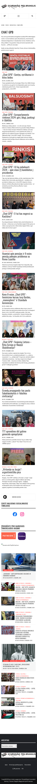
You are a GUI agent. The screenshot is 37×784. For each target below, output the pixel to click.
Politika (10, 112)
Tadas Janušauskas (8, 262)
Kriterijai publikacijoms (16, 765)
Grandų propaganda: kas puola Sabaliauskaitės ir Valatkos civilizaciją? (16, 393)
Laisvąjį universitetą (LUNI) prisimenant (23, 703)
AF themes (29, 781)
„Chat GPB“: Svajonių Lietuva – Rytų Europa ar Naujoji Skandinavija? (16, 344)
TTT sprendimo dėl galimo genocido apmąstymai (14, 432)
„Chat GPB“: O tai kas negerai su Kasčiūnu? (17, 215)
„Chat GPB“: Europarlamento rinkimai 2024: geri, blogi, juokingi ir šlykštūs (18, 117)
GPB (4, 80)
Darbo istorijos (8, 570)
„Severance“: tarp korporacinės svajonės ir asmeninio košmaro (17, 575)
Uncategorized (12, 292)
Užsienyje (10, 428)
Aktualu (4, 339)
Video (15, 466)
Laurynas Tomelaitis (22, 692)
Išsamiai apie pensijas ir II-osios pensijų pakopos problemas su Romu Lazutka (17, 256)
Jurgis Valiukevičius (21, 593)
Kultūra (23, 673)
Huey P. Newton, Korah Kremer (11, 668)
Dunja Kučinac (20, 622)
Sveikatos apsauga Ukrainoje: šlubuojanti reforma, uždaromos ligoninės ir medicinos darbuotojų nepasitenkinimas (24, 634)
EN (22, 768)
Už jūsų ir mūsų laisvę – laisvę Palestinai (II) (25, 714)
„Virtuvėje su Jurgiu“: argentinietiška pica (12, 470)
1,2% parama (16, 768)
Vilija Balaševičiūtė (8, 578)
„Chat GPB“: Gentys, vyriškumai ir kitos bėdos (18, 76)
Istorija (6, 661)
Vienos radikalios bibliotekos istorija (24, 679)
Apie (6, 765)
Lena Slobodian (20, 640)
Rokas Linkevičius (21, 682)
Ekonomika (28, 583)
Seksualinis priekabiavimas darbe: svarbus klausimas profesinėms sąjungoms (23, 618)
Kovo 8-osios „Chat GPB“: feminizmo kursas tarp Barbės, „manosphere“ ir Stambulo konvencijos (16, 298)
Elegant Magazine (19, 781)
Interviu (10, 251)
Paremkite (28, 765)
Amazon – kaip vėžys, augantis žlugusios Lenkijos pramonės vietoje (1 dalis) (25, 604)
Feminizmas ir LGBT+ (21, 614)
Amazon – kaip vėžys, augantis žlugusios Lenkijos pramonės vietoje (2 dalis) (25, 589)
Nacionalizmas (14, 661)
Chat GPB (4, 72)
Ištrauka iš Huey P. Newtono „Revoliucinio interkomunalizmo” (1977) (16, 665)
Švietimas (18, 700)
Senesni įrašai (16, 497)
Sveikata (27, 626)
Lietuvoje (10, 388)
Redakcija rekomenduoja (28, 585)
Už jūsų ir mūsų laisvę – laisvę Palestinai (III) (25, 689)
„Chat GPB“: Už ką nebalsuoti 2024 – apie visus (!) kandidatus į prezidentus (17, 170)
